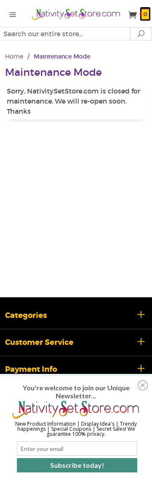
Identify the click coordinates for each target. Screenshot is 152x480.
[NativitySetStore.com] (76, 13)
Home (14, 56)
